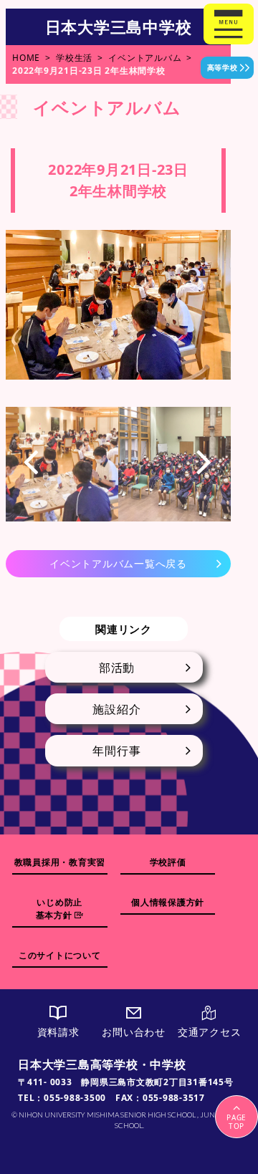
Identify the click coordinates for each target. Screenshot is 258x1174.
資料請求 (58, 1032)
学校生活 (74, 58)
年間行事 (116, 751)
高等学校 (222, 67)
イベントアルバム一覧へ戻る (118, 563)
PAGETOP (236, 1121)
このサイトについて (60, 955)
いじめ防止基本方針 (59, 908)
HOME (26, 58)
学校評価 (168, 862)
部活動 (117, 667)
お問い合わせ (134, 1032)
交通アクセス (210, 1032)
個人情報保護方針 (167, 902)
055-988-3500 (75, 1098)
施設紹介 (116, 709)
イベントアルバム (144, 58)
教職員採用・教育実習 (60, 862)
